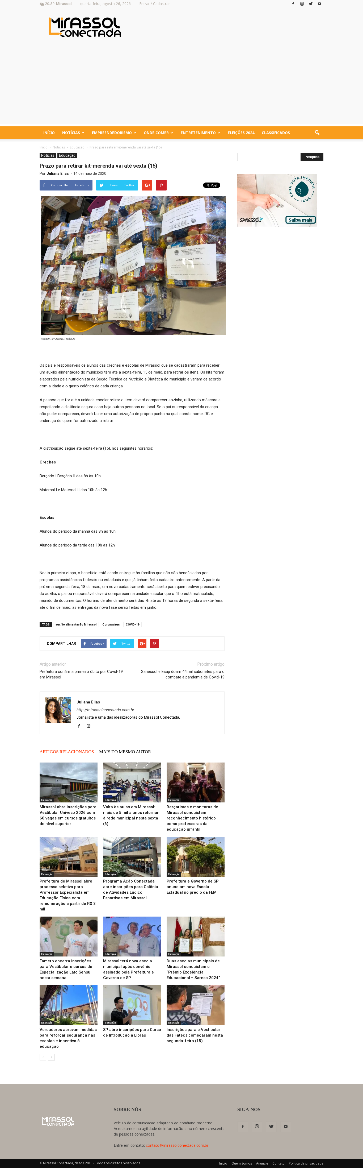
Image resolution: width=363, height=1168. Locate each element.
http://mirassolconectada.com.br (105, 709)
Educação (67, 155)
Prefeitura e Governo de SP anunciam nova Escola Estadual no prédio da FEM (193, 887)
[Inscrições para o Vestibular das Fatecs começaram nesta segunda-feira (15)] (196, 1005)
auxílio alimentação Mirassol (76, 624)
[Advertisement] (181, 86)
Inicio (44, 147)
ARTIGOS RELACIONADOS (67, 751)
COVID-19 (132, 624)
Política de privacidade (306, 1163)
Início (49, 132)
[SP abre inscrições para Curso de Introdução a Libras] (132, 1005)
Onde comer (156, 132)
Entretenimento (198, 132)
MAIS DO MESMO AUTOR (125, 751)
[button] (317, 132)
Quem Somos (241, 1163)
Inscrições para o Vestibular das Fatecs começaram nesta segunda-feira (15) (195, 1035)
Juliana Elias (58, 173)
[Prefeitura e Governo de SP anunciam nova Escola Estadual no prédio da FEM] (196, 857)
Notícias (71, 132)
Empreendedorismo (112, 132)
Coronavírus (111, 624)
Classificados (276, 132)
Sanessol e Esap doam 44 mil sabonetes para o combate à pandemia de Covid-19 (183, 674)
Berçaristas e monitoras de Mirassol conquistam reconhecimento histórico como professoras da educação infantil (192, 818)
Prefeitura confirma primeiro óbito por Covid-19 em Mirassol (81, 674)
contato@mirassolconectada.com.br (177, 1145)
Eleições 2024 (241, 132)
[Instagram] (302, 3)
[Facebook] (293, 3)
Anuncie (262, 1163)
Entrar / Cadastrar (154, 3)
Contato (278, 1163)
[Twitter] (311, 3)
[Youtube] (319, 3)
